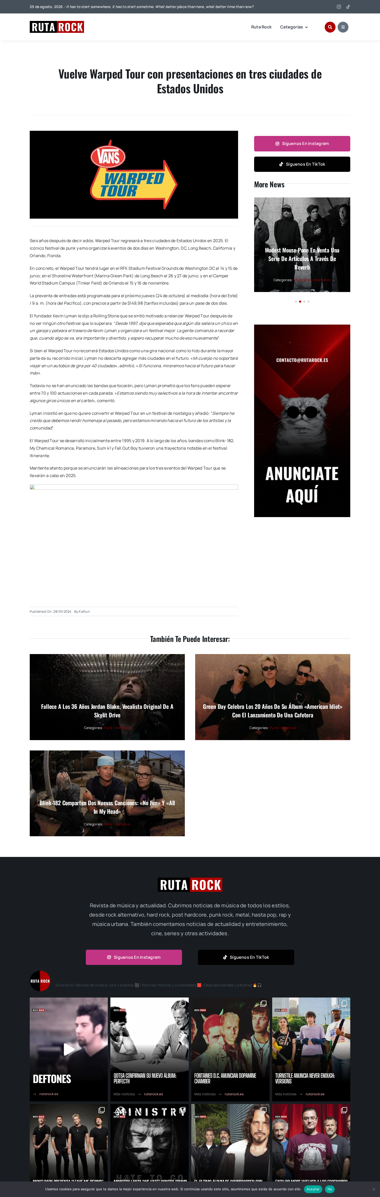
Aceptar (313, 1189)
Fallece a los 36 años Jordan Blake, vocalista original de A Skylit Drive (107, 710)
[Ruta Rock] (57, 23)
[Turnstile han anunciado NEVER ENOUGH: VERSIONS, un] (311, 1049)
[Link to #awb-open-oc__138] (330, 27)
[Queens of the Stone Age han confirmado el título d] (149, 1049)
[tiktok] (348, 7)
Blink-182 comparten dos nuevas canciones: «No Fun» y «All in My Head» (107, 807)
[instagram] (339, 7)
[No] (373, 1189)
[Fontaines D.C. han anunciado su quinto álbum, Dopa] (230, 1049)
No (330, 1189)
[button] (296, 302)
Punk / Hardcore (117, 727)
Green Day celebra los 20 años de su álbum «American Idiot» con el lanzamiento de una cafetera (273, 710)
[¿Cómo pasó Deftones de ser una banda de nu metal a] (69, 1049)
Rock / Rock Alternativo (312, 280)
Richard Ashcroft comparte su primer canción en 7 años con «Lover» (302, 258)
